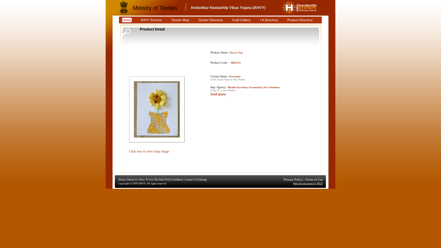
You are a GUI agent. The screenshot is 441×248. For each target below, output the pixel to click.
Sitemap (202, 179)
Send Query (218, 94)
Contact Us (191, 179)
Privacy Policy (293, 179)
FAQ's (167, 179)
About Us (132, 179)
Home (122, 179)
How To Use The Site (151, 179)
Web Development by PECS (308, 183)
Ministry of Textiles (155, 8)
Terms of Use (314, 179)
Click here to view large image (149, 151)
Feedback (177, 179)
